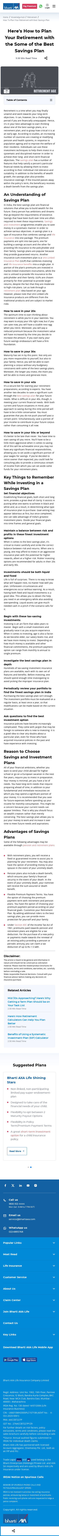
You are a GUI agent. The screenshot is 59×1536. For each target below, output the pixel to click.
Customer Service (15, 1277)
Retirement (32, 17)
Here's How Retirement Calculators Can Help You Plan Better (26, 1020)
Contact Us (10, 1323)
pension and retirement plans (39, 845)
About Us (9, 1289)
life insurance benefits (20, 264)
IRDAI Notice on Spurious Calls (23, 1477)
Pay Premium (29, 6)
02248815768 (16, 1232)
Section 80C (21, 924)
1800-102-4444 (17, 1204)
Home (5, 17)
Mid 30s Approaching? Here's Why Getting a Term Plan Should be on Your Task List (29, 1002)
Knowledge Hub (18, 17)
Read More (15, 1151)
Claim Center (12, 1300)
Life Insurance (12, 1266)
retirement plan (12, 290)
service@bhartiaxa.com (22, 1219)
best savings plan (26, 395)
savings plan (27, 160)
